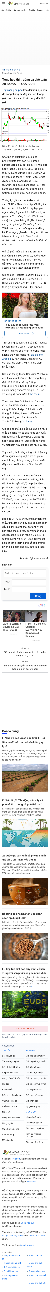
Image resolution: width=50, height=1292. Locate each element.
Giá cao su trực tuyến (36, 1078)
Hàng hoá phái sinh (11, 1117)
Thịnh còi (16, 1158)
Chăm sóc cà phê (10, 1101)
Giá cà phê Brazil (34, 1089)
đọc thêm (34, 394)
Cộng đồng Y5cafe (11, 1078)
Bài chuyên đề (8, 1056)
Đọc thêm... (32, 1181)
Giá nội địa (6, 10)
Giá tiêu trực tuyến (34, 1072)
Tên (7, 582)
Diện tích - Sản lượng (12, 1095)
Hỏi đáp (5, 1084)
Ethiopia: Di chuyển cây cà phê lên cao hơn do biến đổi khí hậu (25, 667)
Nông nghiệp (8, 1123)
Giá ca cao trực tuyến (36, 1084)
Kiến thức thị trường (11, 1067)
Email (7, 589)
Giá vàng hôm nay (34, 1095)
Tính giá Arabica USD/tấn (33, 1135)
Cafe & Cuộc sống (10, 1129)
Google (5, 1235)
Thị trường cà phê (11, 70)
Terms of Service (36, 1235)
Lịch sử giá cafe (33, 1117)
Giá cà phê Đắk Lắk (37, 1283)
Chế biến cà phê (9, 1106)
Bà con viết (7, 1089)
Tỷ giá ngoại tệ (33, 1106)
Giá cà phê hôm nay (35, 1056)
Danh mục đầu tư (34, 1122)
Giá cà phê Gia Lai (12, 1267)
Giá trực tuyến (19, 10)
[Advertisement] (25, 40)
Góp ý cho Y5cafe (25, 1028)
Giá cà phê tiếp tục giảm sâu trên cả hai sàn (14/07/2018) (25, 654)
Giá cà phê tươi (35, 1255)
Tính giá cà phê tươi (35, 1142)
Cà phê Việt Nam (10, 1072)
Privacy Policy (17, 1235)
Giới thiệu (44, 3)
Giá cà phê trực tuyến (36, 1061)
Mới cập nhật (8, 1140)
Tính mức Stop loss (35, 1128)
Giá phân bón (32, 1101)
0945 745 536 (27, 1223)
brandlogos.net (27, 1245)
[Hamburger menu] (4, 3)
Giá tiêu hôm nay (36, 10)
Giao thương (8, 1134)
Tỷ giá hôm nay (11, 1271)
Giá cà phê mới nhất (37, 1275)
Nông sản (6, 1112)
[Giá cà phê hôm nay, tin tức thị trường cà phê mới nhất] (18, 3)
